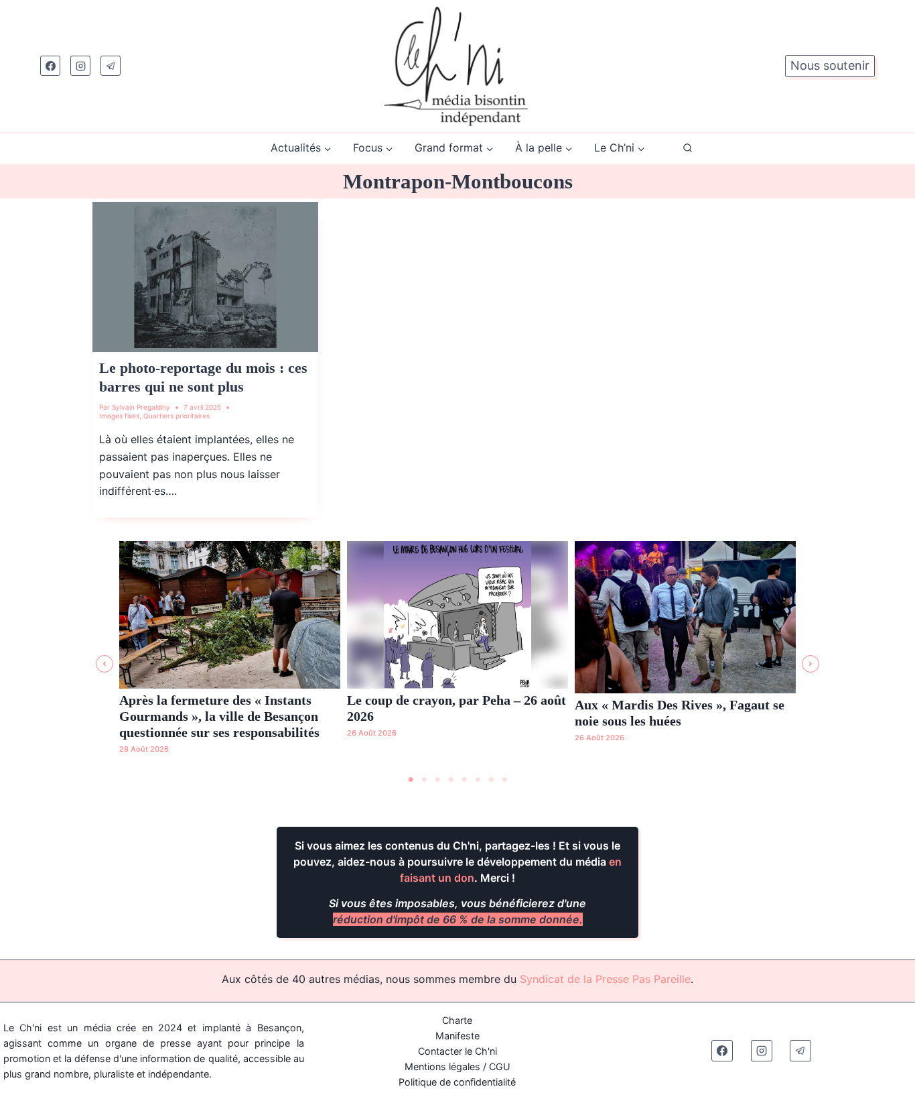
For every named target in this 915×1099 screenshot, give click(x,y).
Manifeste (457, 1035)
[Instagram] (80, 66)
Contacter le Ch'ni (457, 1051)
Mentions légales (442, 1066)
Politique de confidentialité (457, 1082)
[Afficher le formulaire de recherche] (688, 148)
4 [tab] (451, 780)
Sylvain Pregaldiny (141, 407)
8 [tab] (504, 780)
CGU (499, 1066)
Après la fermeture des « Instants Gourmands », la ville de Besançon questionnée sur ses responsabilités (219, 716)
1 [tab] (410, 780)
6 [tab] (477, 780)
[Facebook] (50, 66)
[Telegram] (110, 66)
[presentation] (205, 277)
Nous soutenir (829, 65)
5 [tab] (464, 780)
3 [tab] (437, 780)
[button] (104, 664)
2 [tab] (424, 780)
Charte (457, 1020)
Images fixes (119, 416)
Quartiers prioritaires (176, 416)
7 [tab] (491, 780)
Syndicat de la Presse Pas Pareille (605, 979)
